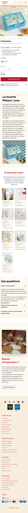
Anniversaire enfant (11, 38)
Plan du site (5, 487)
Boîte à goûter (20, 38)
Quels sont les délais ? (8, 286)
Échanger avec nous (7, 470)
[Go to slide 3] (26, 84)
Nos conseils (5, 422)
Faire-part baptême (7, 445)
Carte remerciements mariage (9, 449)
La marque (4, 418)
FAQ (3, 468)
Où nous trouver (6, 431)
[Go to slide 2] (25, 84)
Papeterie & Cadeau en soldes (9, 452)
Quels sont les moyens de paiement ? (9, 306)
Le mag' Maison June (7, 420)
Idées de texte (5, 462)
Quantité (3, 66)
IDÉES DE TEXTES (9, 387)
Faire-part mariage (6, 441)
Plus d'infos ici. (5, 303)
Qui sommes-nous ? (6, 433)
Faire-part (4, 447)
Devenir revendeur (6, 429)
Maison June (3, 38)
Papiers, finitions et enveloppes (9, 464)
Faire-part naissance (7, 443)
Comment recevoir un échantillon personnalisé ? (11, 312)
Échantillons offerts (6, 460)
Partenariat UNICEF (6, 424)
